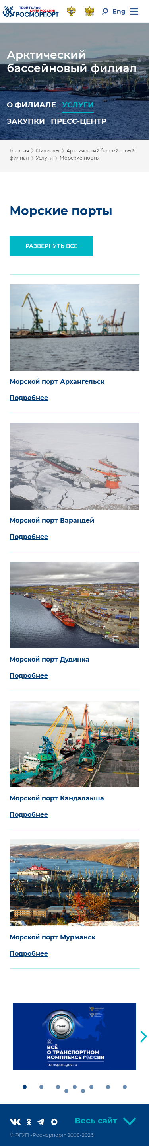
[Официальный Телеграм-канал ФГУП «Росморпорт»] (43, 1122)
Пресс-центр (78, 121)
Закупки (26, 121)
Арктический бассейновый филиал (72, 61)
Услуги (78, 104)
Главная (19, 151)
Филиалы (48, 151)
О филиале (31, 104)
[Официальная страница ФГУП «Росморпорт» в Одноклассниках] (32, 1122)
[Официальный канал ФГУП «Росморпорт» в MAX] (57, 1122)
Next (143, 1037)
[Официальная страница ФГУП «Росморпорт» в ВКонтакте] (18, 1122)
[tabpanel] (74, 1036)
